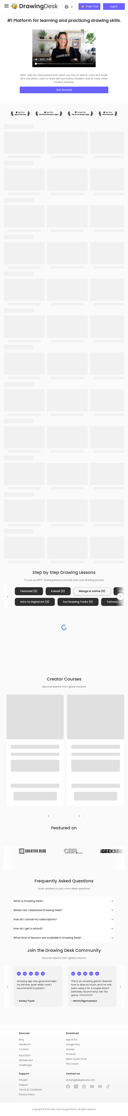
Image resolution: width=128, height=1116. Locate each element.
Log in (114, 6)
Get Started (64, 90)
